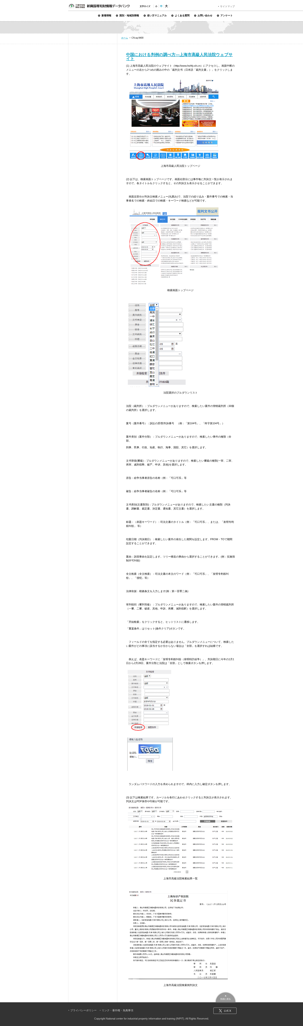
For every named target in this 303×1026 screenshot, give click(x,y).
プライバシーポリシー (83, 1010)
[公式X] (225, 1011)
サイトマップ (227, 6)
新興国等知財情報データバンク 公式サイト (99, 6)
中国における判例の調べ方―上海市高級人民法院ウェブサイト (179, 56)
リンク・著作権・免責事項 (117, 1010)
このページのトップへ (226, 997)
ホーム (124, 37)
